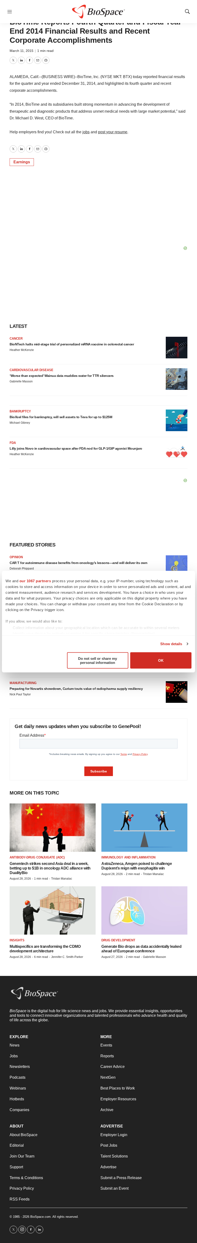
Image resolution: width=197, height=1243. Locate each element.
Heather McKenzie (22, 350)
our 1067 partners (35, 581)
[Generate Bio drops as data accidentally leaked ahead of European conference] (144, 910)
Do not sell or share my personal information (97, 660)
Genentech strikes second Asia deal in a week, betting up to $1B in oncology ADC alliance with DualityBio (50, 868)
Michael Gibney (20, 422)
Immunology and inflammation (128, 857)
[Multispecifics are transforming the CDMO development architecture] (53, 910)
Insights (17, 940)
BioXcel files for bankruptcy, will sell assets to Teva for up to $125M (61, 417)
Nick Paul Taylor (20, 694)
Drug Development (118, 940)
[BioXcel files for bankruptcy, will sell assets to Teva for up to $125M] (176, 420)
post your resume (112, 132)
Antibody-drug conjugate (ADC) (37, 857)
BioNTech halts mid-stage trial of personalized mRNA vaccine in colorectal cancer (72, 344)
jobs (86, 132)
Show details (171, 644)
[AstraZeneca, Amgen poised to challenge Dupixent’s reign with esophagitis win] (144, 827)
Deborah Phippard (22, 568)
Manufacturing (23, 683)
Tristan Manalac (61, 878)
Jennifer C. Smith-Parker (67, 957)
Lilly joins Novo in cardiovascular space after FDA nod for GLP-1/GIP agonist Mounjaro (76, 448)
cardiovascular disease (31, 370)
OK (161, 660)
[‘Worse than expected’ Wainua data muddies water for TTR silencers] (176, 379)
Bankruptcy (20, 411)
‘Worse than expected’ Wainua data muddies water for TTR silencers (62, 376)
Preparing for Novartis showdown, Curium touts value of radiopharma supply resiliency (76, 689)
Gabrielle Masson (21, 381)
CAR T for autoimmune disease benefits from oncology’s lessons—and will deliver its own (78, 563)
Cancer (16, 338)
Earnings (21, 162)
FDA (13, 443)
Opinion (16, 557)
